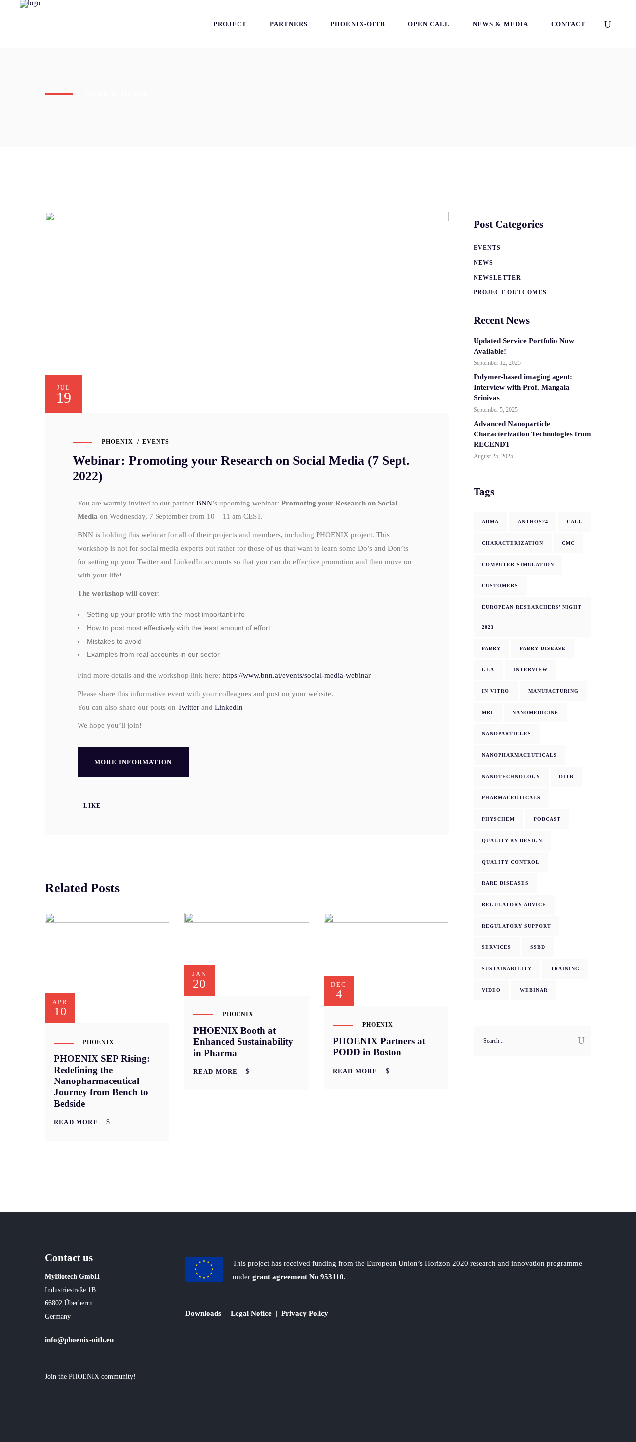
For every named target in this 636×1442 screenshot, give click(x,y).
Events (155, 441)
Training (565, 968)
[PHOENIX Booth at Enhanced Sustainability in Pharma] (246, 954)
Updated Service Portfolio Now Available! (524, 346)
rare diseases (505, 883)
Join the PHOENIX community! (90, 1376)
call (575, 521)
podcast (547, 819)
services (496, 947)
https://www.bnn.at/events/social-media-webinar (296, 675)
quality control (511, 862)
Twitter (188, 707)
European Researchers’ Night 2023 (532, 617)
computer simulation (518, 564)
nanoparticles (506, 733)
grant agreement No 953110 (298, 1277)
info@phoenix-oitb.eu (79, 1340)
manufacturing (553, 691)
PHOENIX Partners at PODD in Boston (379, 1047)
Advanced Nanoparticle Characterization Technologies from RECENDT (532, 434)
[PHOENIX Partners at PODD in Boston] (386, 959)
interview (530, 669)
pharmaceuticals (511, 797)
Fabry (491, 648)
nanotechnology (511, 776)
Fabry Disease (543, 648)
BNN (204, 503)
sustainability (507, 968)
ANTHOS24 (533, 521)
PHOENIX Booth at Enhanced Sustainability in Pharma (243, 1042)
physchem (498, 819)
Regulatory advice (514, 904)
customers (500, 585)
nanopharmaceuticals (519, 755)
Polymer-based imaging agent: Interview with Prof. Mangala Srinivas (523, 387)
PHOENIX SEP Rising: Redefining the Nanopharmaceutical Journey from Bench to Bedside (102, 1081)
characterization (512, 543)
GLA (488, 669)
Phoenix (117, 441)
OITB (566, 776)
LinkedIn (229, 707)
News (484, 262)
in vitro (495, 691)
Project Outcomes (510, 292)
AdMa (490, 521)
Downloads (203, 1313)
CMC (568, 543)
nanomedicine (535, 712)
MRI (487, 712)
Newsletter (498, 277)
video (491, 990)
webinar (534, 990)
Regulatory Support (516, 926)
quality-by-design (512, 840)
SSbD (537, 947)
